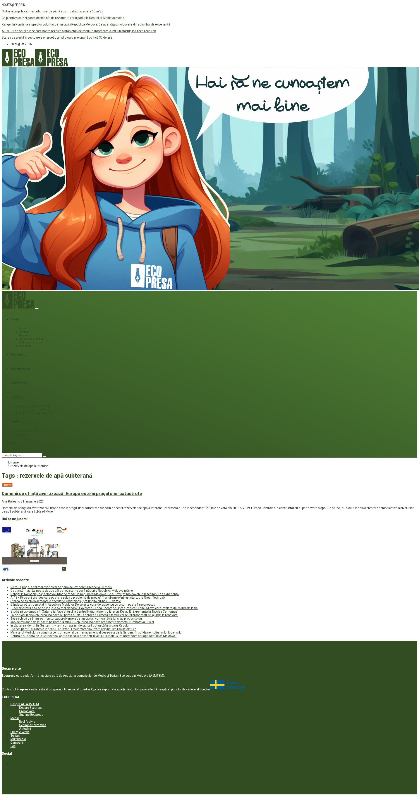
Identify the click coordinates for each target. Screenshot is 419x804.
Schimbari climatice (31, 342)
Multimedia (18, 421)
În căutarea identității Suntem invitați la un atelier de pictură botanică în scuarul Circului (69, 625)
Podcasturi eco (28, 430)
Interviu (23, 434)
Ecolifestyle (18, 383)
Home (14, 462)
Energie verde (20, 368)
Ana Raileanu (11, 501)
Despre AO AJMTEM (24, 704)
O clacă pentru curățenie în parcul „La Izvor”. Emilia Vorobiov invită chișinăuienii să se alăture (73, 629)
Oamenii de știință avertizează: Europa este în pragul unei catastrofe (72, 493)
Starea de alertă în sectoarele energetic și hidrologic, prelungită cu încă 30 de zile (57, 37)
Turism (15, 735)
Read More (45, 511)
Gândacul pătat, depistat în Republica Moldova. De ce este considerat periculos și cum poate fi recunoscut (82, 604)
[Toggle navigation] (37, 308)
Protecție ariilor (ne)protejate (36, 413)
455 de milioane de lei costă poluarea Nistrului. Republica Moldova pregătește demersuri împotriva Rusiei (82, 622)
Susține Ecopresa (31, 714)
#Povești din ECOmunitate (35, 406)
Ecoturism (25, 345)
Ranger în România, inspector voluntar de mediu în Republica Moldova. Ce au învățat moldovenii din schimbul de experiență (86, 24)
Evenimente (18, 354)
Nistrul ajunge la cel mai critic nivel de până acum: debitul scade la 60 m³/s (52, 11)
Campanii (17, 397)
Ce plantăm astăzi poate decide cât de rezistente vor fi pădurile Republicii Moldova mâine (63, 18)
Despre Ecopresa (31, 707)
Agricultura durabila (31, 339)
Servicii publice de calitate (35, 409)
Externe (23, 335)
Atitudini (24, 332)
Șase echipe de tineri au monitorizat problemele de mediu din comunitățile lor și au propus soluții (76, 618)
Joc (13, 443)
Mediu (15, 319)
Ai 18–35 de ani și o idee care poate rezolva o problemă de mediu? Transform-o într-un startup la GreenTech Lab (79, 31)
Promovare (27, 711)
